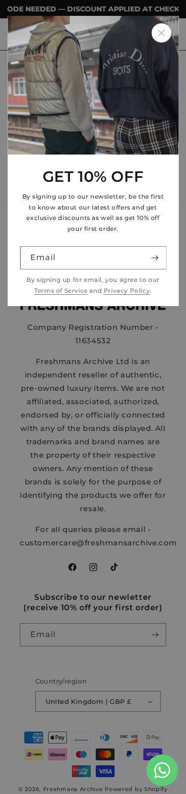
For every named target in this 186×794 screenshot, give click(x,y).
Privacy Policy (127, 290)
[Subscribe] (155, 257)
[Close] (161, 33)
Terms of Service (61, 290)
